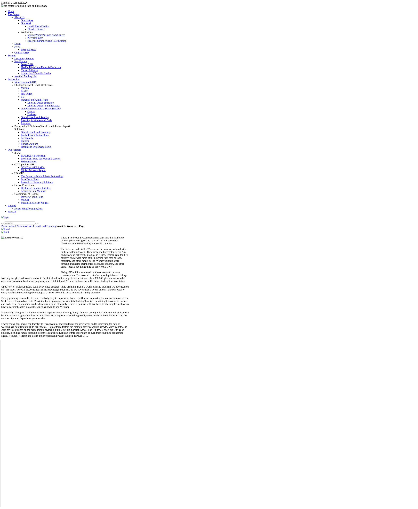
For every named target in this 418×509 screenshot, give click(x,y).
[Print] (5, 232)
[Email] (5, 229)
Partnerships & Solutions (14, 226)
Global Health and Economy (41, 226)
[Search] (2, 223)
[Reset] (36, 223)
